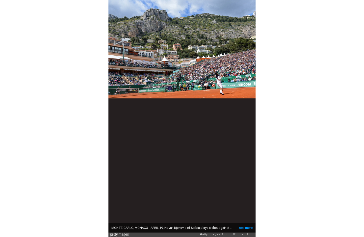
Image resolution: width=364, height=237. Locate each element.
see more (246, 228)
